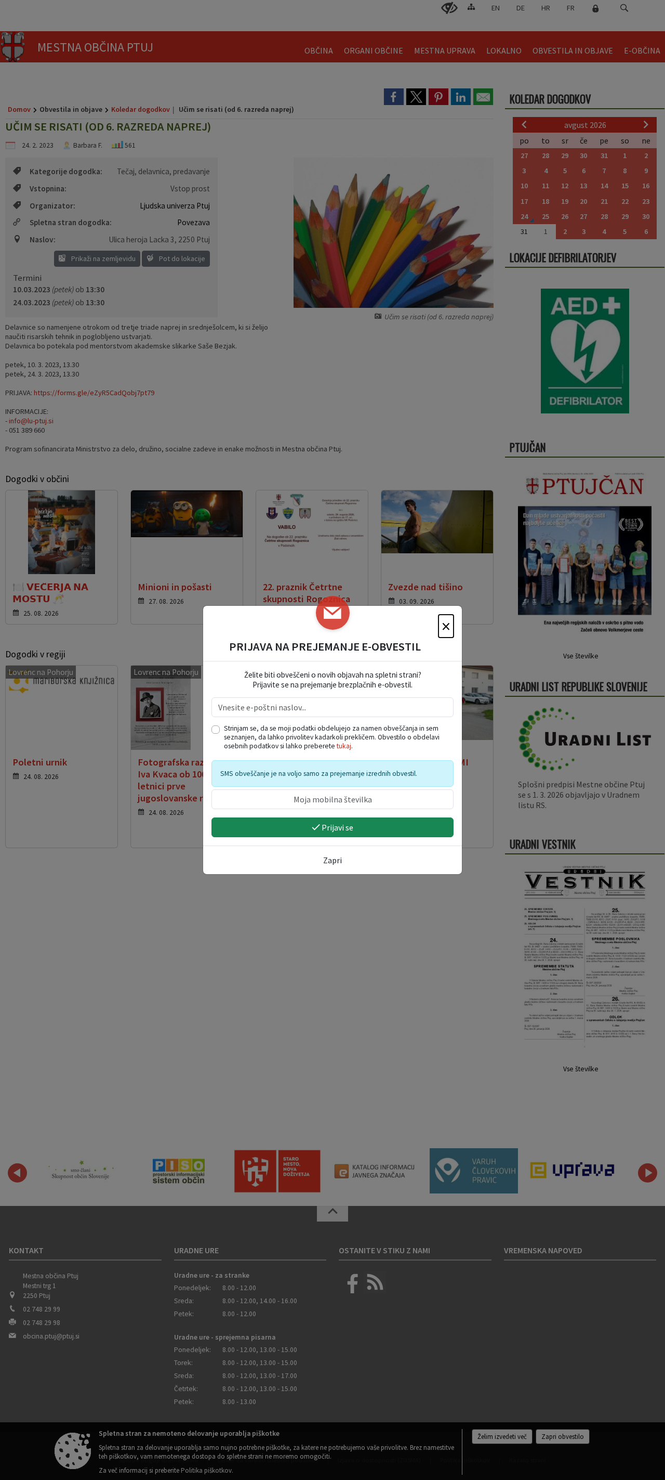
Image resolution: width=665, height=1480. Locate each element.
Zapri (332, 860)
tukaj (344, 746)
